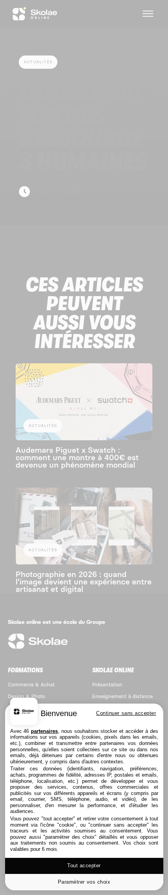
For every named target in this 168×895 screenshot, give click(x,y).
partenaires (44, 731)
